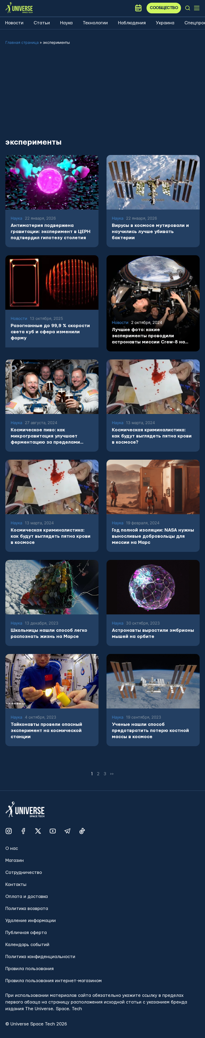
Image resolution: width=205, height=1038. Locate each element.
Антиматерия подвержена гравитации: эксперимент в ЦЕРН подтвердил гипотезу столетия (50, 231)
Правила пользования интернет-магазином (53, 980)
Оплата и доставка (26, 896)
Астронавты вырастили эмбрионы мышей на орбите (153, 633)
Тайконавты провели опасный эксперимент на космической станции (46, 730)
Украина (165, 23)
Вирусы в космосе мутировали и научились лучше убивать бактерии (150, 231)
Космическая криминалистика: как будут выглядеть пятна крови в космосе (50, 536)
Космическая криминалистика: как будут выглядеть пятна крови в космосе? (152, 436)
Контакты (15, 884)
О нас (11, 848)
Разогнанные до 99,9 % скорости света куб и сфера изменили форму (50, 331)
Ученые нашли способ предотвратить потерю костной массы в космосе (150, 730)
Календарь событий (27, 944)
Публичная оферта (26, 932)
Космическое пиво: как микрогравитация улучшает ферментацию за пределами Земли (45, 436)
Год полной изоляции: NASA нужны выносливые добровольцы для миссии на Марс (153, 536)
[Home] (19, 8)
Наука (66, 23)
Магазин (14, 860)
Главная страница (22, 42)
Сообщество (164, 8)
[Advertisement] (102, 95)
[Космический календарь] (138, 8)
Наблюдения (132, 23)
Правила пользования (29, 968)
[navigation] (187, 8)
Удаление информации (30, 920)
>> (112, 774)
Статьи (42, 23)
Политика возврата (26, 908)
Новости (14, 23)
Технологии (95, 23)
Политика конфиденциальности (40, 956)
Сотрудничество (23, 872)
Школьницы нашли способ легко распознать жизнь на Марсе (49, 633)
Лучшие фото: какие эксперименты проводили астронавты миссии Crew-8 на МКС (148, 336)
